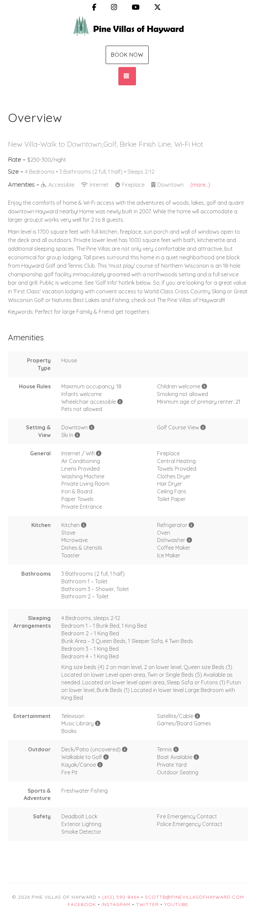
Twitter (147, 904)
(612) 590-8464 (120, 897)
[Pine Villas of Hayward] (128, 29)
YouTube (176, 904)
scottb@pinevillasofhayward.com (194, 897)
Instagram (116, 904)
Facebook (82, 904)
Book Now (127, 54)
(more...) (200, 184)
